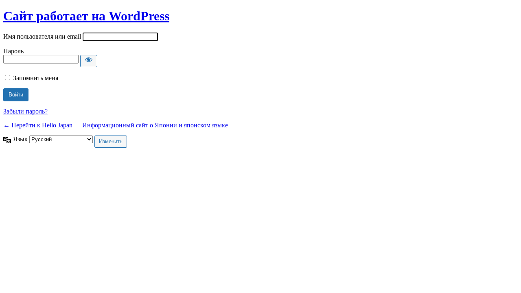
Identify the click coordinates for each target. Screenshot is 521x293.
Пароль (13, 51)
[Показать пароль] (88, 61)
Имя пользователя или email (42, 36)
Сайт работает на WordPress (86, 16)
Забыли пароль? (25, 111)
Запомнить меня (35, 77)
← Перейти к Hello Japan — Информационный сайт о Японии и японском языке (115, 125)
